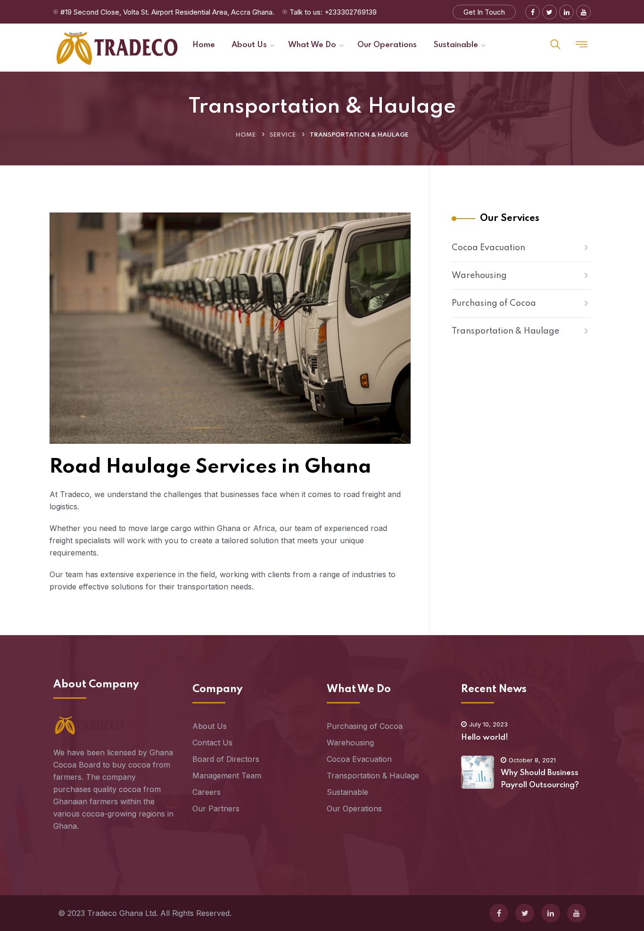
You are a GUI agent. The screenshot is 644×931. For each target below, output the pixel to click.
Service (283, 135)
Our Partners (215, 808)
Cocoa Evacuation (488, 248)
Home (246, 135)
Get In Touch (484, 12)
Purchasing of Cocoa (494, 303)
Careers (206, 792)
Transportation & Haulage (505, 331)
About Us (209, 726)
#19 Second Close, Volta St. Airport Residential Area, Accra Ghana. (167, 12)
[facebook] (498, 913)
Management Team (226, 775)
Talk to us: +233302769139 (333, 12)
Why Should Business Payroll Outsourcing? (540, 779)
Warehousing (479, 275)
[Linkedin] (550, 913)
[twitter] (524, 913)
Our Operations (354, 808)
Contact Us (212, 742)
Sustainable (347, 792)
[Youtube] (576, 913)
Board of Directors (225, 759)
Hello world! (484, 738)
